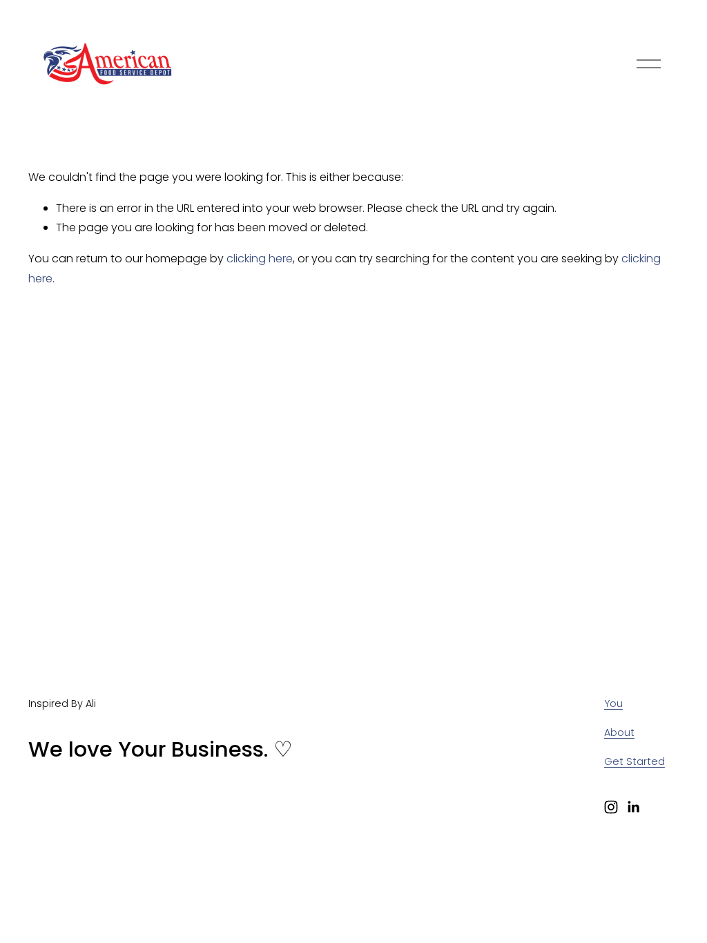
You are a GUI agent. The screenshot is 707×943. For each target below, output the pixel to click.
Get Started (634, 761)
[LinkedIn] (633, 807)
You (613, 703)
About (619, 732)
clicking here (259, 258)
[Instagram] (611, 807)
